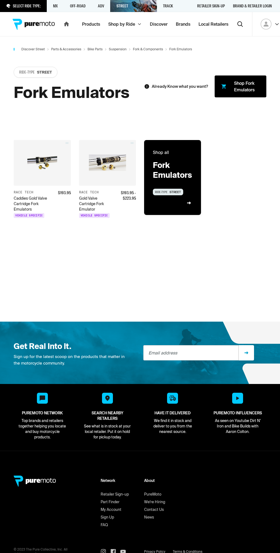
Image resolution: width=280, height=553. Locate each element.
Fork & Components (148, 49)
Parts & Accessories (66, 49)
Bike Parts (95, 49)
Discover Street (33, 49)
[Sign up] (246, 352)
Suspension (118, 49)
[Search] (240, 24)
